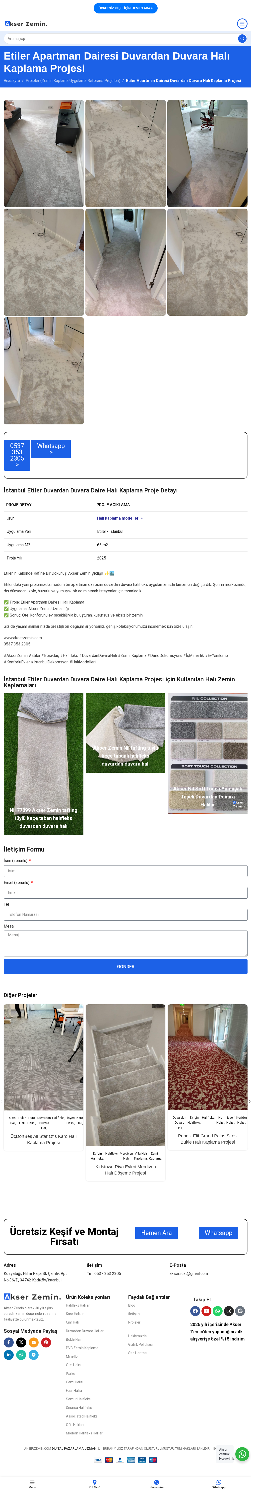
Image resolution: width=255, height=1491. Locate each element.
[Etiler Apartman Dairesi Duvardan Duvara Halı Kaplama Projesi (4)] (44, 262)
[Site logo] (26, 23)
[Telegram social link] (34, 1355)
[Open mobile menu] (242, 24)
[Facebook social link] (9, 1342)
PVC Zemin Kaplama (82, 1348)
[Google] (240, 1311)
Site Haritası (137, 1353)
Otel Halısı (73, 1365)
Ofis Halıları (75, 1425)
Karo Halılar (75, 1314)
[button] (250, 1101)
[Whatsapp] (218, 1311)
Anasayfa (12, 80)
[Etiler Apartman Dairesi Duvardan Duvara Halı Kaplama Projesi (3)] (125, 262)
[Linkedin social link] (9, 1355)
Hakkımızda (137, 1336)
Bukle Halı (73, 1339)
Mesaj (9, 926)
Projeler (134, 1322)
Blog (131, 1305)
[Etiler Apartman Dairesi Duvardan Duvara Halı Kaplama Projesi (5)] (125, 153)
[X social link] (21, 1342)
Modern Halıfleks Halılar (84, 1433)
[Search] (242, 38)
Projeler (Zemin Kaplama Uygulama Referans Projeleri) (73, 80)
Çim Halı (72, 1322)
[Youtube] (206, 1311)
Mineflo (72, 1356)
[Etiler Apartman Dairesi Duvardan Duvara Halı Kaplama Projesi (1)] (44, 370)
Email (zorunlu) (17, 882)
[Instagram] (229, 1311)
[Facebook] (195, 1311)
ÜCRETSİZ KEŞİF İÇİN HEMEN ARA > (126, 8)
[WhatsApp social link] (21, 1355)
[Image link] (32, 1296)
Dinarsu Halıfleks (79, 1408)
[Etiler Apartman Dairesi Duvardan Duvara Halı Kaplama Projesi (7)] (44, 153)
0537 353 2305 (107, 1273)
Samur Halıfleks (78, 1399)
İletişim (134, 1314)
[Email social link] (34, 1342)
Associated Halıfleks (82, 1416)
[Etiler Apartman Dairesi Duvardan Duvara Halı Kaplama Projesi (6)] (207, 153)
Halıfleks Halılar (78, 1305)
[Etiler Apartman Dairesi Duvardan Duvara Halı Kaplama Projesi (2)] (207, 262)
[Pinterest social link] (46, 1342)
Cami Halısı (74, 1382)
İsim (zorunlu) (16, 860)
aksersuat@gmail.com (189, 1273)
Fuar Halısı (74, 1391)
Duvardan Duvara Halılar (85, 1331)
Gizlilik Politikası (140, 1344)
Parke (70, 1374)
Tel (6, 904)
